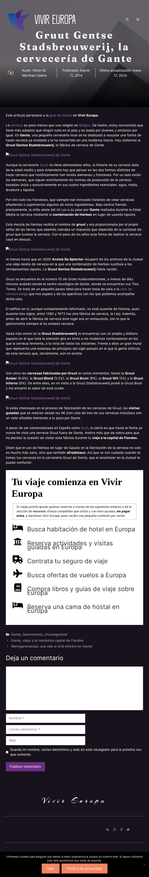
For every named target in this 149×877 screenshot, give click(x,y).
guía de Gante (61, 115)
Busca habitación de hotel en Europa (81, 529)
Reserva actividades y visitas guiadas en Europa (70, 545)
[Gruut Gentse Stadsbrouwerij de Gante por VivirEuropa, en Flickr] (38, 155)
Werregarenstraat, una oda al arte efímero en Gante (51, 646)
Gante (16, 634)
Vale (50, 868)
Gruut (44, 165)
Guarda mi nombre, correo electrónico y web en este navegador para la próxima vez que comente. (75, 752)
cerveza (17, 125)
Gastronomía (32, 634)
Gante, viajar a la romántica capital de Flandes (47, 640)
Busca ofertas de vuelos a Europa (76, 575)
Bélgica (84, 125)
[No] (144, 864)
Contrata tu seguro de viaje (67, 561)
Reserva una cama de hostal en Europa (73, 608)
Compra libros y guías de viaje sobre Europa (80, 591)
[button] (127, 19)
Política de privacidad (84, 868)
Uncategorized (55, 634)
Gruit (84, 428)
